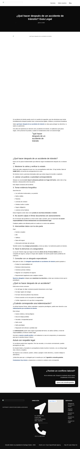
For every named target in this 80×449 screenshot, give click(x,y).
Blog (70, 3)
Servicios (52, 3)
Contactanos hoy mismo (20, 360)
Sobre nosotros (62, 3)
